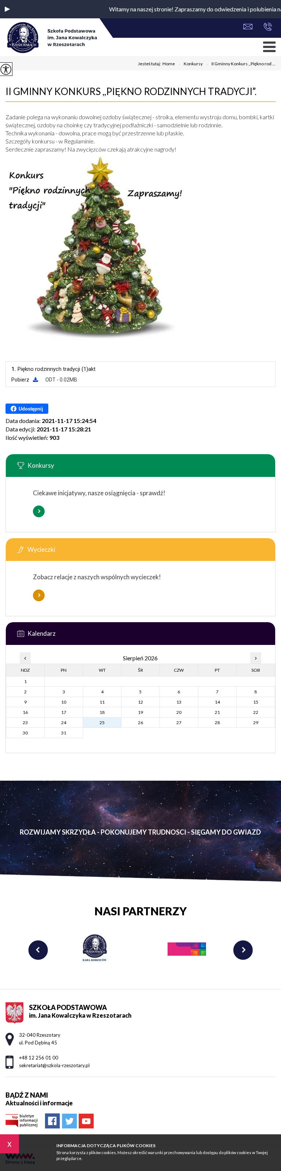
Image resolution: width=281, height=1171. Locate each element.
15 (255, 702)
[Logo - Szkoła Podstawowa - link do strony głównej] (51, 38)
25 (102, 722)
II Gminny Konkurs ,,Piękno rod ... (241, 64)
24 (63, 722)
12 (140, 702)
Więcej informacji (39, 511)
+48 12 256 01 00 (266, 27)
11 (102, 702)
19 (140, 712)
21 (217, 712)
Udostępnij (31, 409)
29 (255, 722)
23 (25, 722)
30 (25, 733)
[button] (7, 9)
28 (217, 722)
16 (25, 712)
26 (140, 722)
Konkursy (190, 64)
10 (63, 702)
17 (63, 712)
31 (63, 733)
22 (255, 712)
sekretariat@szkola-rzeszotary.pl (249, 27)
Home (168, 64)
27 (178, 722)
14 (217, 702)
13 (178, 702)
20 (178, 712)
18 (102, 712)
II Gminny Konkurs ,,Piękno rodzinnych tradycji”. (130, 91)
